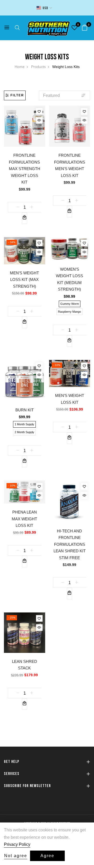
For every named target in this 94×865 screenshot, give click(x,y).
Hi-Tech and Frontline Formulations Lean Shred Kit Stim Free (70, 544)
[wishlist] (74, 28)
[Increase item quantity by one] (31, 207)
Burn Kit (24, 410)
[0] (84, 28)
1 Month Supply (24, 424)
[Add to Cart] (24, 218)
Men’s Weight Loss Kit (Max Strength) (24, 280)
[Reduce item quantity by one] (17, 207)
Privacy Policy (17, 844)
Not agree (15, 855)
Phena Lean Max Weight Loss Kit (24, 519)
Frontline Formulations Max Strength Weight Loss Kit (24, 168)
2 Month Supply (24, 432)
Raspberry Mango (69, 311)
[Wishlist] (39, 111)
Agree (47, 855)
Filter (17, 95)
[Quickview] (39, 120)
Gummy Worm (69, 303)
